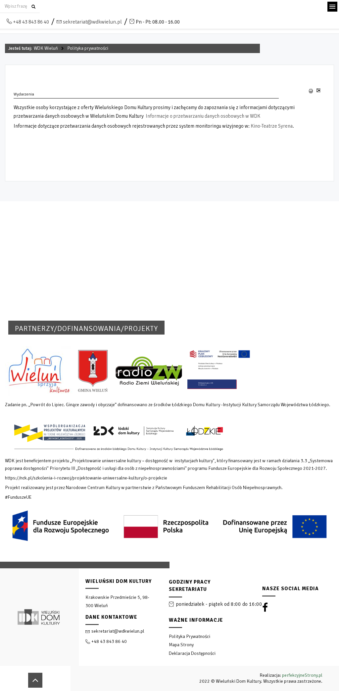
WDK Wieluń (46, 48)
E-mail (318, 93)
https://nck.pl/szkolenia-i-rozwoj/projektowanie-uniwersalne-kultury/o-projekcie (86, 478)
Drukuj (311, 91)
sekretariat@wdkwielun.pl (92, 22)
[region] (169, 626)
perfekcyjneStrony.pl (302, 675)
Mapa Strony (181, 645)
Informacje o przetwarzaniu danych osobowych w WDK (203, 116)
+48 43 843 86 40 (31, 22)
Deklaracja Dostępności (192, 653)
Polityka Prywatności (189, 636)
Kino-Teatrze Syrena (272, 126)
